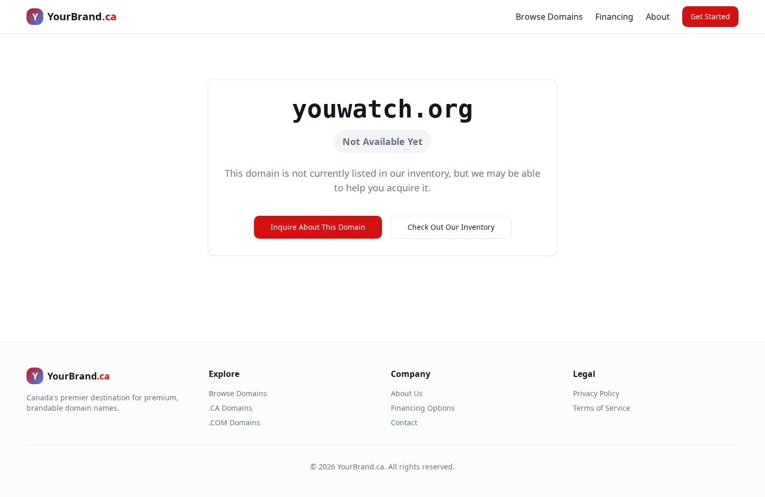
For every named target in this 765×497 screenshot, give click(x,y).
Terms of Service (601, 408)
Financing (614, 16)
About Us (407, 393)
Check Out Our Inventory (450, 227)
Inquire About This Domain (318, 227)
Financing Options (423, 408)
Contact (404, 422)
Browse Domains (549, 16)
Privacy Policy (596, 393)
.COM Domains (234, 422)
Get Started (710, 16)
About (658, 16)
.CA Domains (230, 408)
